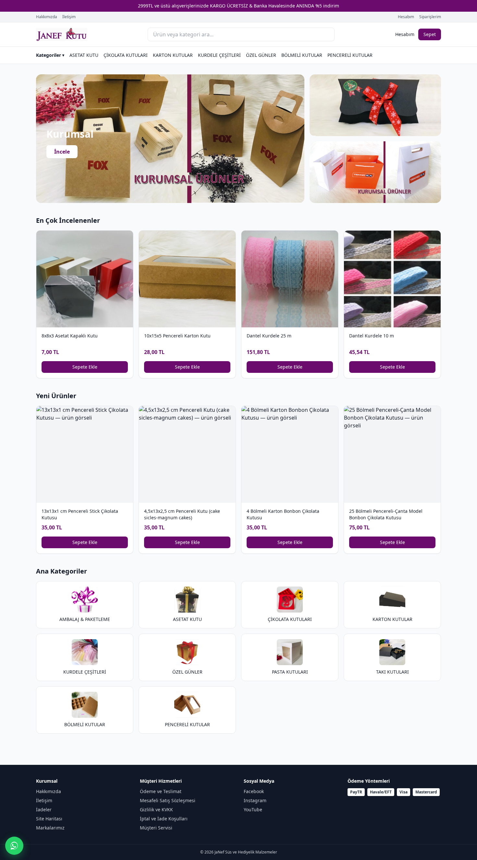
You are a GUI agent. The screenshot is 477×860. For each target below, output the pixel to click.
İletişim (69, 16)
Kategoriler (50, 55)
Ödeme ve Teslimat (160, 791)
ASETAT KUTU (83, 55)
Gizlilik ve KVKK (156, 809)
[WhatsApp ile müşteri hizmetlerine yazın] (14, 846)
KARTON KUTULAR (173, 55)
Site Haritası (49, 819)
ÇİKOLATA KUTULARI (126, 55)
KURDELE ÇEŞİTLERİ (219, 55)
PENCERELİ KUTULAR (350, 55)
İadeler (44, 809)
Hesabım (406, 16)
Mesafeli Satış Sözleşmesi (167, 800)
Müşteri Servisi (156, 828)
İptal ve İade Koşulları (164, 819)
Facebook (254, 791)
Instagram (255, 800)
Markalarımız (50, 828)
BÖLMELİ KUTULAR (301, 55)
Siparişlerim (430, 16)
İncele (62, 151)
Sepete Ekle (84, 367)
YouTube (253, 809)
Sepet (429, 34)
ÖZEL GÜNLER (261, 55)
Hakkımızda (46, 16)
